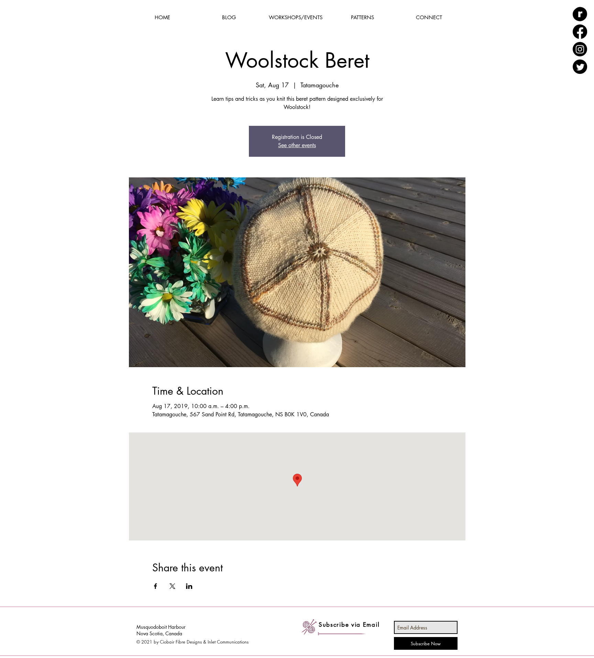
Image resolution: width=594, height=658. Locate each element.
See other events (297, 145)
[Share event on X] (172, 586)
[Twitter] (580, 66)
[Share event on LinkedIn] (189, 586)
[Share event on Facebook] (155, 586)
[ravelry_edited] (580, 14)
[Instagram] (580, 49)
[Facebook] (580, 31)
